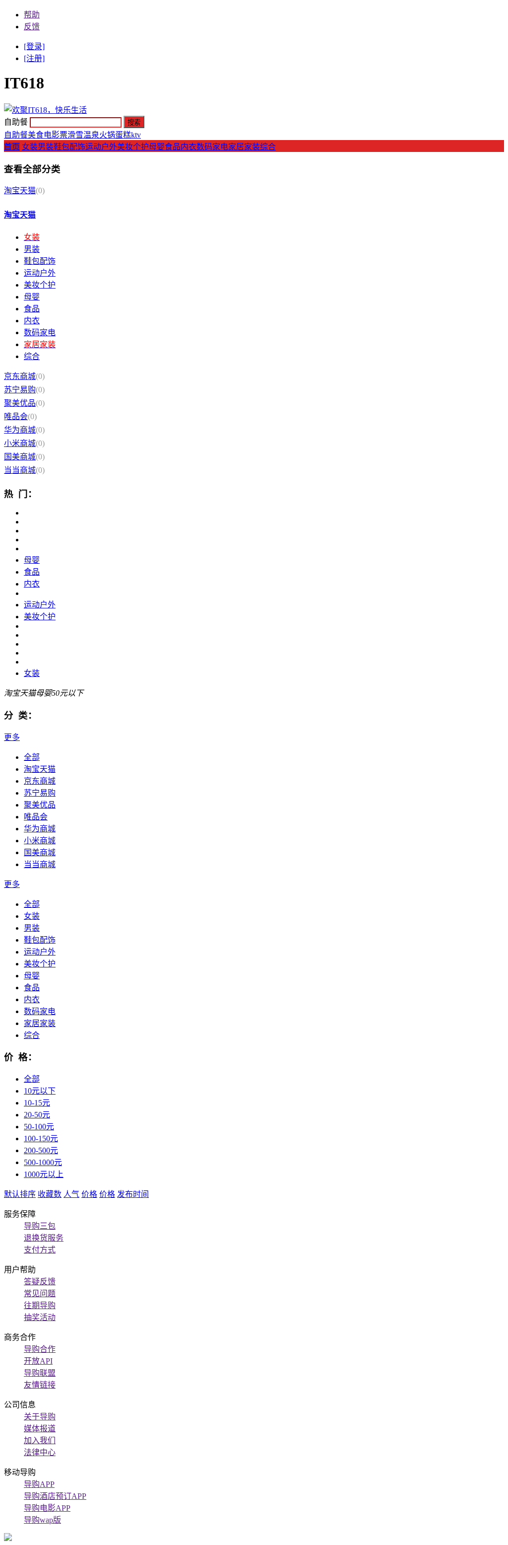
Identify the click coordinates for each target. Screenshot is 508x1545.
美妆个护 (133, 147)
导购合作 (40, 1349)
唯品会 (16, 416)
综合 (268, 147)
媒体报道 (40, 1428)
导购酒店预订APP (55, 1496)
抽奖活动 (40, 1317)
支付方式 (40, 1250)
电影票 (55, 135)
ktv (136, 135)
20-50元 (37, 1114)
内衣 (188, 147)
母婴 (157, 147)
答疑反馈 (40, 1281)
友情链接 (40, 1385)
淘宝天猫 (20, 190)
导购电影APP (47, 1508)
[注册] (34, 58)
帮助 (32, 14)
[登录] (34, 46)
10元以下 (40, 1091)
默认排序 (20, 1194)
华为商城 (20, 430)
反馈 (32, 26)
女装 (30, 147)
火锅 (107, 135)
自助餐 (16, 135)
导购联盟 (40, 1373)
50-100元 (39, 1126)
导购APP (39, 1484)
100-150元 (41, 1138)
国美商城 (20, 456)
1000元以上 (44, 1174)
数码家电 (212, 147)
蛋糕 (123, 135)
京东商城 (20, 376)
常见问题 (40, 1293)
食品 (173, 147)
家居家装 (244, 147)
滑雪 (75, 135)
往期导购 (40, 1305)
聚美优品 (20, 403)
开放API (38, 1361)
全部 (32, 757)
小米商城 (20, 443)
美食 (36, 135)
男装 (46, 147)
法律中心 (40, 1452)
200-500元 (41, 1150)
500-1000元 (43, 1162)
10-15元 (37, 1103)
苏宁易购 (20, 389)
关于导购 (40, 1416)
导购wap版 (42, 1520)
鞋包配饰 (69, 147)
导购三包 (40, 1226)
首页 (12, 147)
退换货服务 (44, 1238)
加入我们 (40, 1440)
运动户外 (101, 147)
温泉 (91, 135)
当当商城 (20, 470)
